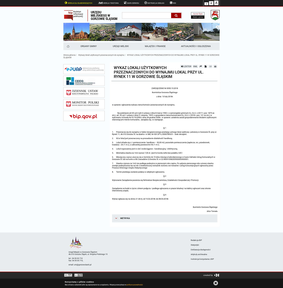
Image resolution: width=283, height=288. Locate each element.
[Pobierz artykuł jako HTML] (210, 66)
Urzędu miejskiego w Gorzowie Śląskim (104, 15)
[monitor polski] (84, 104)
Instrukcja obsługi (155, 3)
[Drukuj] (215, 66)
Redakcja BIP (196, 240)
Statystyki (195, 245)
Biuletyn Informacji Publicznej (75, 15)
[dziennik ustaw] (84, 92)
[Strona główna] (67, 46)
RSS (174, 3)
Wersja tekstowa (111, 3)
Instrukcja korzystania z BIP (202, 259)
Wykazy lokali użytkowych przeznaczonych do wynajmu (101, 55)
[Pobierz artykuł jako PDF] (206, 66)
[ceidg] (84, 81)
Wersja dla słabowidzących (80, 3)
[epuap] (84, 69)
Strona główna (69, 55)
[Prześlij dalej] (201, 66)
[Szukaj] (176, 15)
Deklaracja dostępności (200, 250)
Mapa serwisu (133, 3)
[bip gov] (84, 116)
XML (195, 66)
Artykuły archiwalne (199, 254)
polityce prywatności (134, 285)
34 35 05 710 (77, 258)
